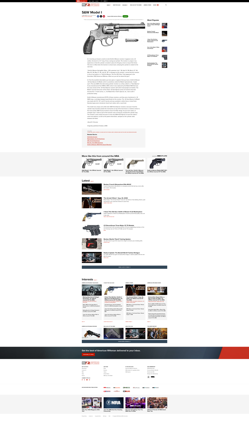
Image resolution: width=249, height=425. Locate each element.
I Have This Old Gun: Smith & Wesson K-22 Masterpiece (123, 212)
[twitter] (101, 16)
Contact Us (84, 370)
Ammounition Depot (152, 301)
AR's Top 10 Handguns (93, 141)
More (92, 181)
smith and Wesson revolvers (130, 132)
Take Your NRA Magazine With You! (91, 410)
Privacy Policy (84, 416)
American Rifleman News (154, 283)
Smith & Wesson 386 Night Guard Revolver (99, 145)
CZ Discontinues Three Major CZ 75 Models (119, 225)
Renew (93, 1)
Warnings (104, 416)
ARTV (83, 321)
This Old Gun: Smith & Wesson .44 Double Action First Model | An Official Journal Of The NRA (134, 171)
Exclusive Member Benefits (152, 370)
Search (83, 375)
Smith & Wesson (116, 301)
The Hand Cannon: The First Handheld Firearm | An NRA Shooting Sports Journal (113, 305)
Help (83, 373)
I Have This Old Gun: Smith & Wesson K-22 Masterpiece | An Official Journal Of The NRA (113, 298)
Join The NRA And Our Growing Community (113, 410)
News (108, 5)
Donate (96, 1)
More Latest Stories (130, 267)
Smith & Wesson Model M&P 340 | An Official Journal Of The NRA (157, 171)
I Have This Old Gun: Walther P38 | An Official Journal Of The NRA (91, 315)
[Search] (166, 5)
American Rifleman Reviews (89, 326)
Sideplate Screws (92, 137)
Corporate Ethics (98, 416)
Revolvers (90, 16)
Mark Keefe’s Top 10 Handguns (96, 139)
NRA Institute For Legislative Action (132, 370)
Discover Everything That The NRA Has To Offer (134, 410)
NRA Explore (128, 372)
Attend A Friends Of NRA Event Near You (156, 410)
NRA (163, 301)
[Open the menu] (157, 4)
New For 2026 (116, 5)
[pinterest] (103, 16)
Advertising (84, 368)
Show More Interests (131, 341)
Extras (85, 16)
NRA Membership (150, 368)
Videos (105, 372)
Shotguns (85, 302)
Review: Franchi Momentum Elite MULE (117, 184)
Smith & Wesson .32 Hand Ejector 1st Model (102, 132)
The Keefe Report (152, 326)
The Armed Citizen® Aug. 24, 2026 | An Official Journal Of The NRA (134, 298)
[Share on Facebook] (98, 16)
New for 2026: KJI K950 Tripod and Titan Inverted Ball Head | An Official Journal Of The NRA (157, 305)
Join (90, 1)
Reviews (124, 5)
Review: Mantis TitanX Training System (117, 239)
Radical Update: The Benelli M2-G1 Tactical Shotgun (122, 253)
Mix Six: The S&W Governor (95, 143)
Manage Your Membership (152, 373)
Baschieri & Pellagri (87, 301)
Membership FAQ (150, 372)
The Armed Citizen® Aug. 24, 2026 (116, 198)
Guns (107, 257)
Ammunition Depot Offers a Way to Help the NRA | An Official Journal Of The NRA (156, 298)
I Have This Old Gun (110, 216)
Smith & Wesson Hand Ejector (117, 132)
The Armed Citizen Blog (137, 301)
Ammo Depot (159, 301)
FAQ (83, 372)
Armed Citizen (147, 5)
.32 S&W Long (90, 132)
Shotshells (94, 301)
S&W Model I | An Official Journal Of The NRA (91, 171)
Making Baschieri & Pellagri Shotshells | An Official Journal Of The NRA (91, 298)
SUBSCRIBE (88, 354)
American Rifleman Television (90, 283)
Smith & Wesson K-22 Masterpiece (113, 302)
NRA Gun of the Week (136, 5)
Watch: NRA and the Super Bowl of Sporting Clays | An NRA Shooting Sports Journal (91, 306)
